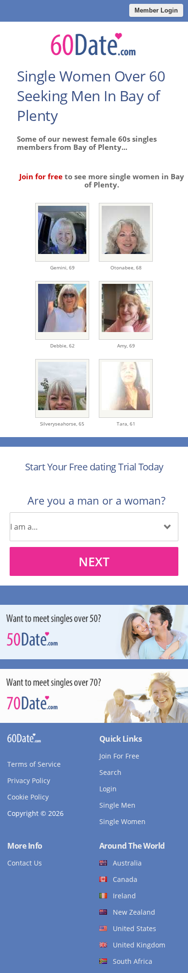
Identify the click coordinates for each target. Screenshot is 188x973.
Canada (125, 879)
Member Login (156, 10)
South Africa (132, 961)
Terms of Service (34, 764)
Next (94, 561)
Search (110, 772)
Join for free (41, 176)
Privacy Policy (28, 780)
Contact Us (24, 862)
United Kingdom (139, 944)
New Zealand (134, 912)
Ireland (124, 895)
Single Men (117, 805)
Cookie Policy (28, 796)
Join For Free (119, 755)
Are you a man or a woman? (96, 500)
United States (134, 928)
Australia (127, 862)
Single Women (122, 821)
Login (108, 788)
